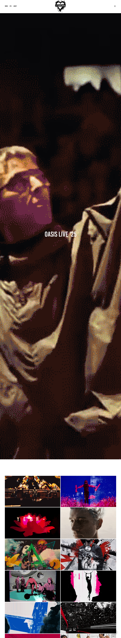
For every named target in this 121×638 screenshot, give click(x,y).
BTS (11, 6)
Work (6, 6)
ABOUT (15, 6)
